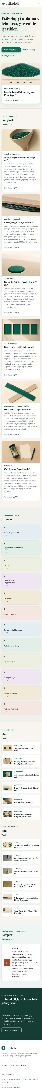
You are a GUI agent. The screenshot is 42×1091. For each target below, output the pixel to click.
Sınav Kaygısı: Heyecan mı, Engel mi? (19, 159)
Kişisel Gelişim (10, 279)
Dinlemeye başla (29, 50)
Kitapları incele (8, 939)
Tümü (4, 738)
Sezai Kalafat (17, 1087)
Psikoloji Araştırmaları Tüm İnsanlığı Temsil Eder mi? (24, 762)
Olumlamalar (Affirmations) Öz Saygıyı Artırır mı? (26, 859)
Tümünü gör (7, 124)
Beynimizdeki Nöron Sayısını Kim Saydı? (19, 93)
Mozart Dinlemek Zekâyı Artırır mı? (25, 872)
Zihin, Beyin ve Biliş (12, 89)
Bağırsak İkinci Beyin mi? (23, 802)
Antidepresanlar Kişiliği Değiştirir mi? (26, 775)
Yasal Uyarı (15, 1065)
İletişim (23, 1065)
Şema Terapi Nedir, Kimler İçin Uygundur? (25, 912)
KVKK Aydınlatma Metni (30, 1079)
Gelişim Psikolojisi (12, 219)
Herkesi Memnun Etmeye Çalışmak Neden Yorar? (23, 815)
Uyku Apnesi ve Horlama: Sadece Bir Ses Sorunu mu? (26, 899)
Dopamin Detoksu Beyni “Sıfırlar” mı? (20, 283)
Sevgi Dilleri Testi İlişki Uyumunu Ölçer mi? (26, 846)
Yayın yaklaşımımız (11, 1030)
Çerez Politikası (6, 1082)
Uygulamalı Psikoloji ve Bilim (16, 406)
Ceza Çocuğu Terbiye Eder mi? (19, 222)
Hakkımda (5, 1065)
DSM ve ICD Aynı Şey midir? (18, 409)
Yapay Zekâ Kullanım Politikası (11, 1079)
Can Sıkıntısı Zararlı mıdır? (17, 469)
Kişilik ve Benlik (10, 344)
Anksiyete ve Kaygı (12, 154)
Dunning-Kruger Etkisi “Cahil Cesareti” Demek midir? (25, 885)
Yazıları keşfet (10, 50)
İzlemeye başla (8, 56)
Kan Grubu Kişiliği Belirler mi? (19, 347)
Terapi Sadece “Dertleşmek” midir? (24, 749)
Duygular (8, 466)
